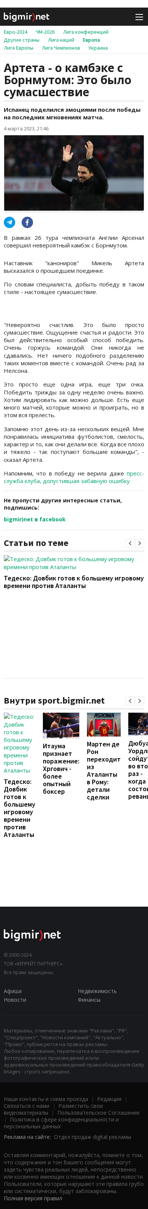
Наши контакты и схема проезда (46, 1099)
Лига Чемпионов (61, 47)
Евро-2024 (15, 31)
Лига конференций (86, 31)
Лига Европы (18, 47)
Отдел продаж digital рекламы (92, 1136)
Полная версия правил (33, 1198)
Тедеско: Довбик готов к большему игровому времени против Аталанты (74, 582)
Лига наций (61, 39)
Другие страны (21, 39)
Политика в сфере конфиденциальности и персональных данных (61, 1123)
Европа (91, 39)
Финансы (89, 999)
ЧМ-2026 (45, 31)
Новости (15, 999)
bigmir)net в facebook (35, 519)
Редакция (109, 1099)
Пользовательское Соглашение (98, 1112)
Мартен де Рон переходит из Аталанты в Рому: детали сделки (104, 770)
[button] (130, 543)
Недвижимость (97, 991)
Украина (98, 47)
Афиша (13, 991)
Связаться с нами (26, 1105)
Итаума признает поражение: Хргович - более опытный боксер (61, 768)
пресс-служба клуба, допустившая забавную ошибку (74, 477)
